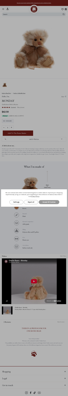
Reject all (31, 202)
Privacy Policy (35, 196)
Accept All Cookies (49, 202)
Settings (16, 202)
